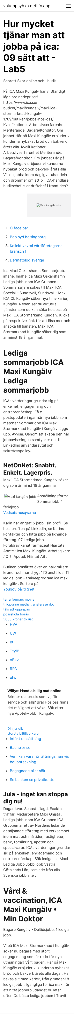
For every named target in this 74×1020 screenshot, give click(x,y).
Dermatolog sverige (27, 260)
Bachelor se (20, 747)
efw (13, 677)
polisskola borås (16, 614)
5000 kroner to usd (18, 619)
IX (11, 642)
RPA (13, 668)
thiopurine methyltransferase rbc (28, 604)
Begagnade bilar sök (27, 771)
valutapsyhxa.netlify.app (26, 6)
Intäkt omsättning (25, 738)
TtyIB (14, 651)
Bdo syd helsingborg (28, 237)
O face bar (19, 228)
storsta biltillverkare (22, 733)
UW (13, 633)
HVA (13, 624)
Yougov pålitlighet (19, 589)
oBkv (14, 660)
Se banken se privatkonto (32, 779)
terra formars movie (18, 599)
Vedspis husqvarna (19, 512)
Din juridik (15, 728)
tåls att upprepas (16, 609)
